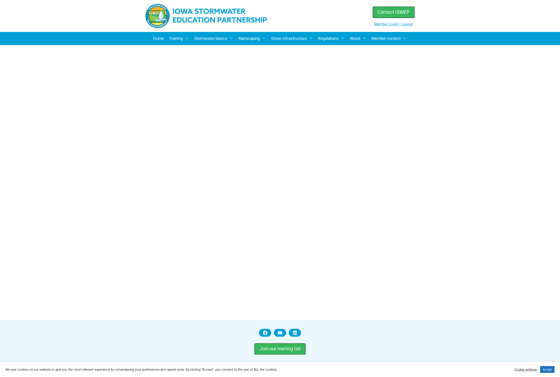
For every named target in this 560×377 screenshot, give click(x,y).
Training (176, 38)
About (355, 38)
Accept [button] (547, 369)
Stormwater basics (210, 38)
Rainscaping (249, 38)
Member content (386, 38)
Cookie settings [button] (525, 370)
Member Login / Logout (393, 24)
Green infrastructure (289, 38)
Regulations (328, 38)
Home (158, 38)
